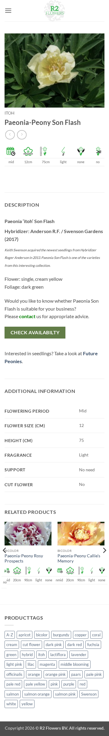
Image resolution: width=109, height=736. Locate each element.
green (11, 654)
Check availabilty (35, 332)
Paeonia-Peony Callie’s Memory (79, 558)
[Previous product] (21, 134)
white (11, 703)
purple (68, 684)
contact (27, 316)
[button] (8, 10)
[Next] (104, 562)
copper (81, 634)
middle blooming (75, 664)
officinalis (14, 674)
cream (11, 644)
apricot (24, 634)
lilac (31, 664)
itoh (10, 113)
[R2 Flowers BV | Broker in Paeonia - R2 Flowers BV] (54, 10)
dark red (74, 644)
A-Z (9, 634)
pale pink (94, 674)
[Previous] (4, 562)
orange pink (55, 674)
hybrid (27, 654)
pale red (13, 684)
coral (96, 634)
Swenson (89, 694)
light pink (14, 664)
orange (34, 674)
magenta (47, 664)
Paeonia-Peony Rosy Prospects (24, 558)
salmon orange (37, 694)
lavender (78, 654)
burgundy (61, 634)
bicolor (42, 634)
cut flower (31, 644)
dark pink (54, 644)
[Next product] (10, 134)
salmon (12, 694)
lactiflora (58, 654)
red (82, 684)
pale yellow (35, 684)
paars (76, 674)
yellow (27, 703)
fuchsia (93, 644)
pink (54, 684)
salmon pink (65, 694)
